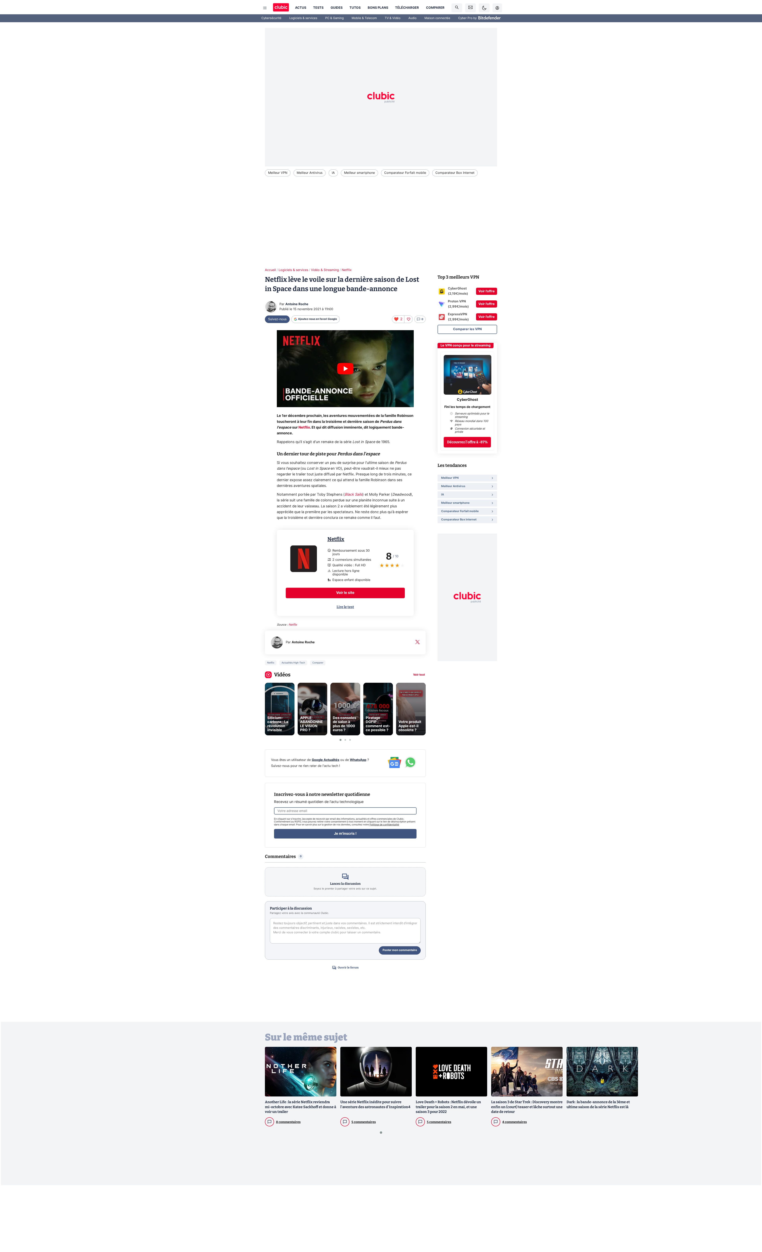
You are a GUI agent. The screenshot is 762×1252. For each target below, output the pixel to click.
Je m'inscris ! (345, 834)
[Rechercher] (456, 8)
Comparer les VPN (467, 329)
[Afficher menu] (265, 8)
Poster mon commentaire (400, 950)
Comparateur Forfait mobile (405, 172)
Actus (300, 7)
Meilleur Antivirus (309, 172)
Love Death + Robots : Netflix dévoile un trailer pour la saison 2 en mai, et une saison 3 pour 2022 (448, 1107)
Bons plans (378, 7)
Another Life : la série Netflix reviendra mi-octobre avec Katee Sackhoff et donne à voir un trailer (300, 1107)
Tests (318, 7)
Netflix (347, 270)
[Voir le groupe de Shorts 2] (345, 740)
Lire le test (345, 607)
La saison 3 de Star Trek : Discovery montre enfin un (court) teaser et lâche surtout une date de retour (527, 1107)
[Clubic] (281, 8)
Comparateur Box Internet (454, 172)
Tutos (355, 7)
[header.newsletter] (470, 8)
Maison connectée (437, 18)
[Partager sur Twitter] (752, 1231)
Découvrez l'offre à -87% (467, 442)
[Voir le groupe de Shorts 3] (350, 740)
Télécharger (407, 7)
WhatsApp (358, 760)
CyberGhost (467, 400)
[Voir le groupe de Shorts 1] (340, 740)
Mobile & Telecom (364, 18)
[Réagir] (408, 319)
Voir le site (345, 593)
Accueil (270, 270)
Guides (337, 7)
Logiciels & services (303, 18)
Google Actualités (325, 760)
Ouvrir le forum (348, 967)
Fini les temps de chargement (467, 407)
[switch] (484, 7)
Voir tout (419, 674)
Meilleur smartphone (359, 172)
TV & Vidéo (392, 18)
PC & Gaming (334, 18)
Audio (412, 18)
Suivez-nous (277, 319)
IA (333, 172)
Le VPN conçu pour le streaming (466, 345)
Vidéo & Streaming (325, 270)
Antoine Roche (296, 304)
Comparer (435, 7)
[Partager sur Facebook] (752, 1218)
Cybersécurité (271, 18)
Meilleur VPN (277, 172)
